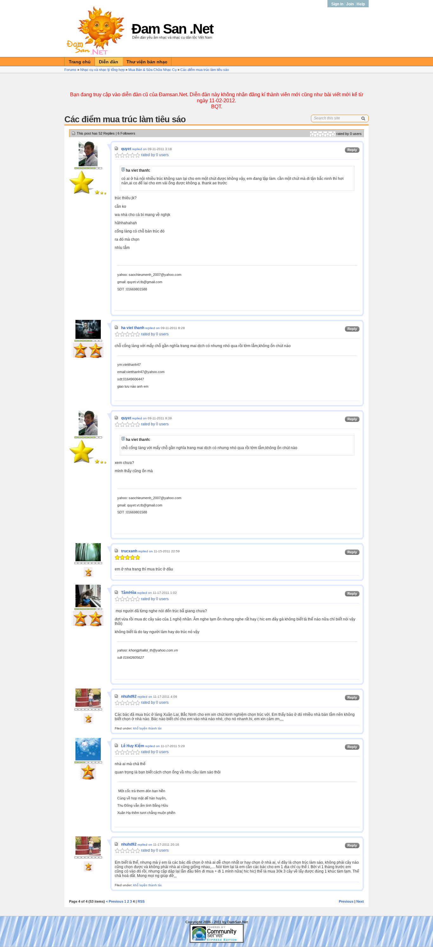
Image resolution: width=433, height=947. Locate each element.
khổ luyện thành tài (147, 728)
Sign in (337, 4)
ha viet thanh (132, 328)
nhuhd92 (129, 696)
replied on (139, 149)
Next (360, 901)
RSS (141, 901)
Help (361, 4)
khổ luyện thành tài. (147, 885)
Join (350, 4)
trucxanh (129, 551)
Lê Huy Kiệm (132, 746)
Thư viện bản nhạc (146, 61)
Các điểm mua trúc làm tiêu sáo (204, 70)
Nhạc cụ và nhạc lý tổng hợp (102, 70)
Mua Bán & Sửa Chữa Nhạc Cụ (152, 70)
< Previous (114, 901)
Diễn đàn (108, 61)
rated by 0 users (154, 155)
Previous (346, 901)
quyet (126, 149)
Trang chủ (80, 61)
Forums (70, 70)
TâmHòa (128, 592)
